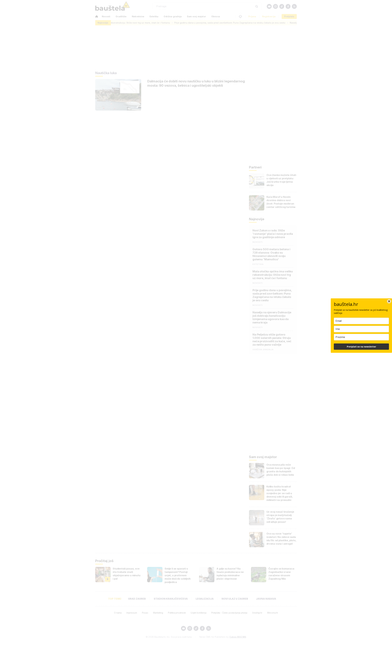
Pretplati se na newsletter (361, 346)
